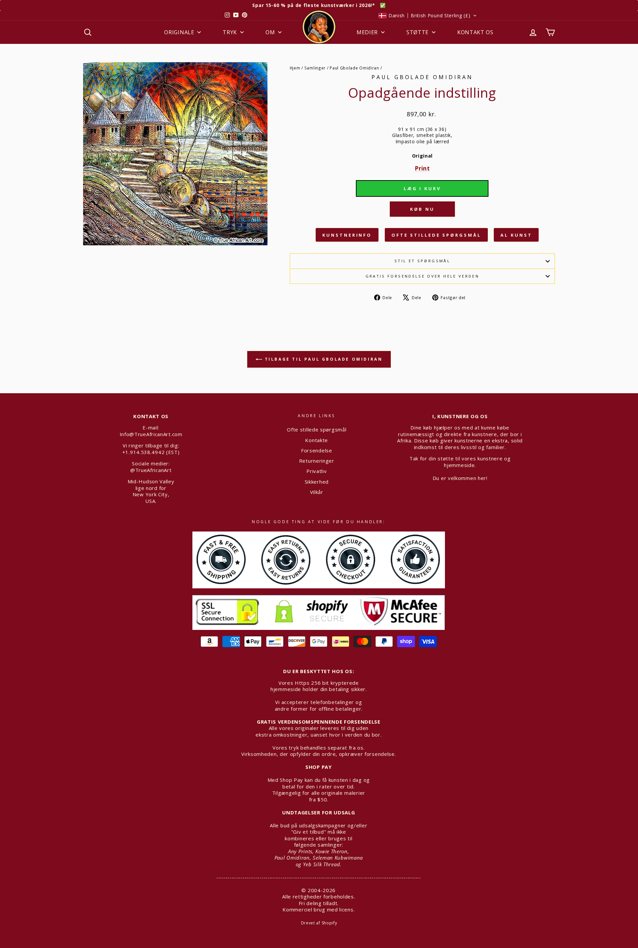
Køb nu (422, 209)
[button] (427, 15)
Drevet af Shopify (319, 923)
